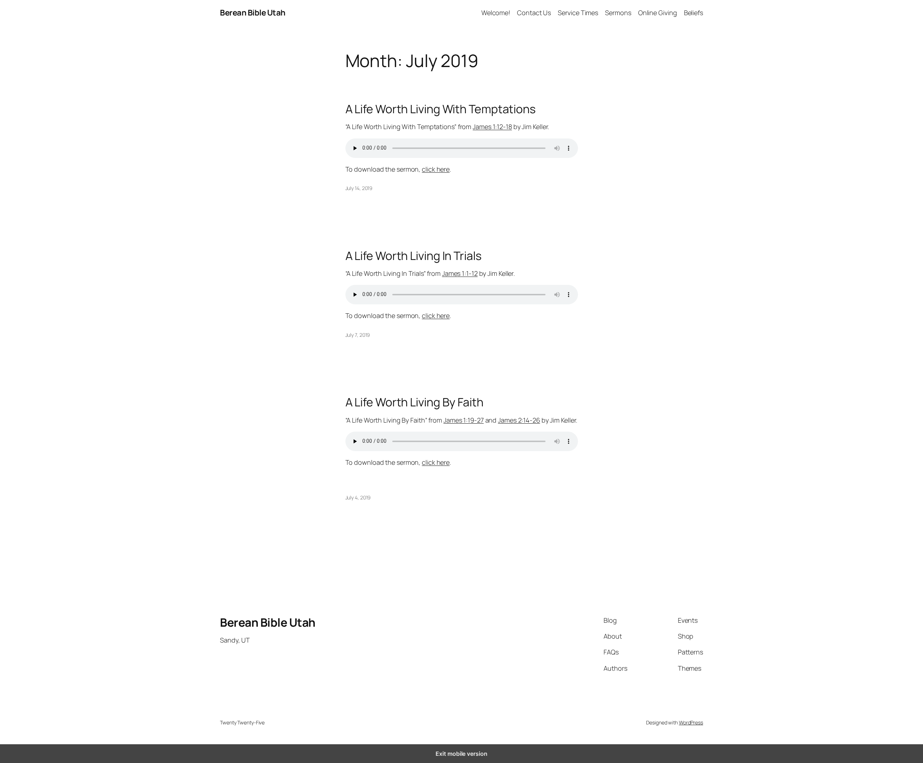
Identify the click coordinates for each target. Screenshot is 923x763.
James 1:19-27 (463, 420)
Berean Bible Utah (253, 12)
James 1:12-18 (492, 126)
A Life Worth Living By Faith (414, 402)
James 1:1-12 (460, 273)
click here (436, 169)
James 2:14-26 (519, 420)
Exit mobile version (461, 753)
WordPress (691, 722)
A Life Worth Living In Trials (413, 255)
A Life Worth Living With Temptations (440, 108)
